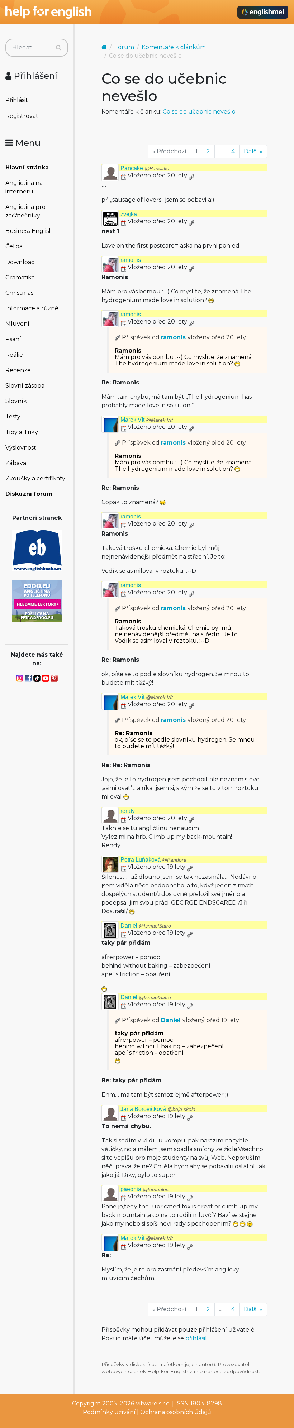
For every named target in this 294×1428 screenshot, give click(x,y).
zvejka (128, 214)
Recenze (18, 370)
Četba (14, 246)
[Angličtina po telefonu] (37, 600)
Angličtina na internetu (24, 187)
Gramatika (20, 277)
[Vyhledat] (59, 47)
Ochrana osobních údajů (175, 1412)
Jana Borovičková (157, 1109)
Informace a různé (31, 308)
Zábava (15, 463)
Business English (29, 230)
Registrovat (21, 115)
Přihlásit (16, 100)
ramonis (130, 260)
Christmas (19, 292)
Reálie (14, 354)
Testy (12, 416)
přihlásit (196, 1338)
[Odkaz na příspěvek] (117, 337)
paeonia (144, 1189)
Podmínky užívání (109, 1412)
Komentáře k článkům (174, 47)
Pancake (144, 168)
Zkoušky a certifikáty (35, 478)
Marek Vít (146, 420)
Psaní (13, 339)
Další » (253, 151)
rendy (127, 811)
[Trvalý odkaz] (191, 175)
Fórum (124, 47)
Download (20, 262)
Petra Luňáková (153, 860)
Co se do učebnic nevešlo (199, 111)
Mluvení (17, 323)
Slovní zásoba (24, 385)
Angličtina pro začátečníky (25, 211)
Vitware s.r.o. (153, 1403)
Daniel (145, 926)
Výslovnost (20, 447)
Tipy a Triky (21, 432)
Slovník (16, 401)
